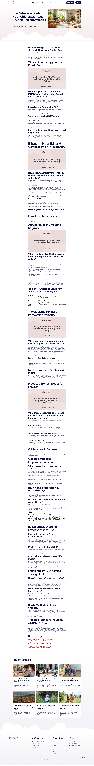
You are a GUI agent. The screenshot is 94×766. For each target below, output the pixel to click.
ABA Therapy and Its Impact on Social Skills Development (39, 640)
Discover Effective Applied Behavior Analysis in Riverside (39, 647)
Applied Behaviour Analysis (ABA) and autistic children (39, 642)
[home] (17, 2)
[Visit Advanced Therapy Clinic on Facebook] (80, 757)
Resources (38, 2)
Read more (16, 687)
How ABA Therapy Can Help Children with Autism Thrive (39, 644)
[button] (32, 2)
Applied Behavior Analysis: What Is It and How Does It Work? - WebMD (42, 648)
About (54, 743)
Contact (54, 751)
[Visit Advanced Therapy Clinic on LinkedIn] (84, 757)
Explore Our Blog (47, 719)
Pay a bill (57, 2)
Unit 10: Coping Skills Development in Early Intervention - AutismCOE (42, 639)
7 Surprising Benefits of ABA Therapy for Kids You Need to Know (40, 643)
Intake (53, 2)
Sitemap (54, 753)
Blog (46, 2)
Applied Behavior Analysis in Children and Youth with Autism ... (40, 646)
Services (32, 2)
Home (28, 2)
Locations (42, 2)
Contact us (78, 2)
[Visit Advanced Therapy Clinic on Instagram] (82, 757)
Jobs (50, 2)
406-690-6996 (70, 2)
